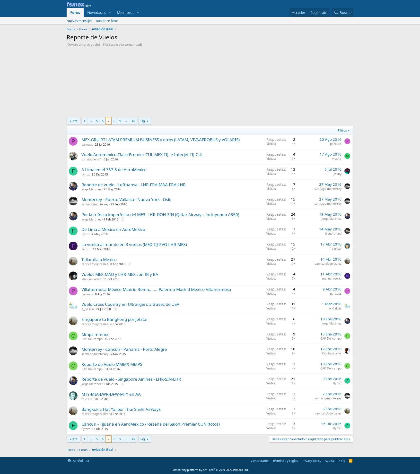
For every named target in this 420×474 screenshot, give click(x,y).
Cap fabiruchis (331, 353)
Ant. (75, 121)
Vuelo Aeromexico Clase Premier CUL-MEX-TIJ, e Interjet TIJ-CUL (142, 154)
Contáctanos (260, 460)
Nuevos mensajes (79, 20)
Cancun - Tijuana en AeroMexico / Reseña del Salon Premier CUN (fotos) (150, 424)
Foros (75, 12)
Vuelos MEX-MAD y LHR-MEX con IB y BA (119, 274)
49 (133, 121)
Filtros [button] (342, 130)
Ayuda (329, 460)
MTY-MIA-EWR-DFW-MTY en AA (111, 394)
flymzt (85, 174)
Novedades (96, 12)
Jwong (337, 174)
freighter (335, 248)
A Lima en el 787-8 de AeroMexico (114, 169)
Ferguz (86, 249)
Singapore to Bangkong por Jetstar (114, 319)
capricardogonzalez (94, 264)
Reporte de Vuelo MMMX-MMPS (111, 364)
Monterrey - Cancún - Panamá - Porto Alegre (124, 349)
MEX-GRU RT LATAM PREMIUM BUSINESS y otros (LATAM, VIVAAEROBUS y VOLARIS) (160, 139)
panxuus (87, 144)
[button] (109, 12)
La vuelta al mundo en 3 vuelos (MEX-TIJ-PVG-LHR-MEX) (134, 244)
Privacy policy (311, 460)
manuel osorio (331, 278)
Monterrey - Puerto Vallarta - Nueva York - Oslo (126, 199)
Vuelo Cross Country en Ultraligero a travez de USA (130, 304)
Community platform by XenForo (210, 470)
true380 (86, 399)
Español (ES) (80, 460)
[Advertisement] (210, 83)
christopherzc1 (91, 159)
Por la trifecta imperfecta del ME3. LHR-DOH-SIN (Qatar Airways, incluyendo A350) (160, 214)
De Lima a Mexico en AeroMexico (113, 229)
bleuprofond (333, 233)
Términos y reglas (285, 460)
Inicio (341, 460)
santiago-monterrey (328, 189)
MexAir (336, 159)
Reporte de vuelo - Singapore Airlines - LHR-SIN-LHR (131, 379)
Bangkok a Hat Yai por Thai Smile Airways (121, 409)
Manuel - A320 (91, 279)
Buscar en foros (107, 20)
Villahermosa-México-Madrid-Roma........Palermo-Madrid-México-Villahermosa (156, 289)
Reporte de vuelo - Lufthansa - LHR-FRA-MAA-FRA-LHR (133, 184)
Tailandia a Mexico (99, 259)
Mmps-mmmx (94, 334)
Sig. (143, 121)
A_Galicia (87, 309)
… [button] (90, 121)
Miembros (125, 12)
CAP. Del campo (92, 339)
